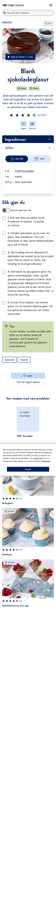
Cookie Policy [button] (38, 458)
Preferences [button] (45, 461)
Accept (28, 469)
